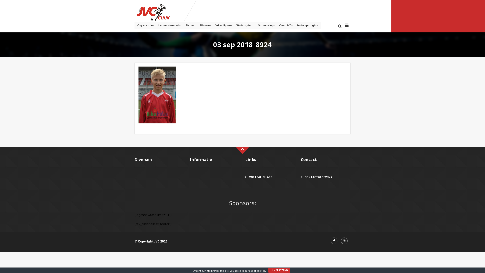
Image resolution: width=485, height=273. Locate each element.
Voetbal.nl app (260, 177)
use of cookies (257, 270)
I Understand (279, 270)
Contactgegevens (318, 177)
